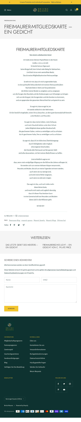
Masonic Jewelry (39, 220)
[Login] (71, 10)
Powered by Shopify (22, 405)
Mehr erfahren (56, 2)
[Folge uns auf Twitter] (64, 384)
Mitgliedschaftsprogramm (13, 341)
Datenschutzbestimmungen (14, 273)
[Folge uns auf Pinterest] (58, 390)
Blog (5, 362)
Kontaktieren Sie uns (37, 345)
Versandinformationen (38, 349)
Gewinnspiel (8, 349)
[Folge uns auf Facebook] (58, 384)
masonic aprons (26, 220)
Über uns (33, 341)
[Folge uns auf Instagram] (70, 384)
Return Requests (35, 371)
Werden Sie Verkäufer (37, 367)
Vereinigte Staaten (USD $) (14, 399)
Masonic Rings (51, 220)
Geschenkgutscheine (11, 354)
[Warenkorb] (76, 10)
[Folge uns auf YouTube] (64, 390)
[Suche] (67, 10)
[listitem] (10, 225)
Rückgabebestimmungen (39, 354)
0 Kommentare (23, 216)
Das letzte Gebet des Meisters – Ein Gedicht (22, 246)
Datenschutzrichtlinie (37, 358)
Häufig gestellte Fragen (38, 362)
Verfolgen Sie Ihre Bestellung (14, 367)
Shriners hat (61, 220)
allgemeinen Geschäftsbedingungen (60, 270)
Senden (11, 308)
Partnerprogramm (10, 345)
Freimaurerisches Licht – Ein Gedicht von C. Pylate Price (57, 246)
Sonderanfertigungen (11, 358)
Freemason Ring (10, 20)
